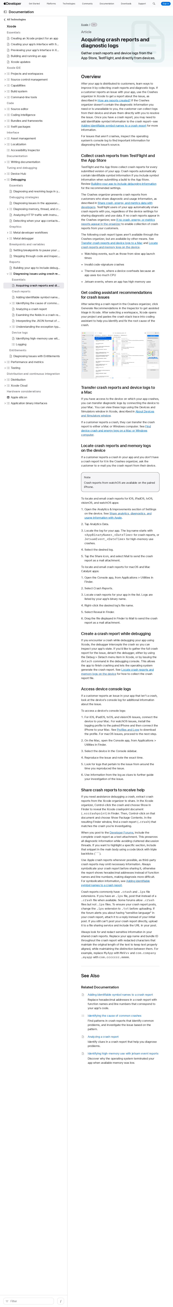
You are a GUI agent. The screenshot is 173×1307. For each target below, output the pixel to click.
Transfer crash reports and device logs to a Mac (111, 243)
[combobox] (30, 1301)
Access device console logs (106, 689)
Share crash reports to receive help (113, 790)
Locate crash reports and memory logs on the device (116, 448)
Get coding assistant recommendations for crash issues (116, 295)
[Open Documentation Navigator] (5, 11)
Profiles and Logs (128, 729)
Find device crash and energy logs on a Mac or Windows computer (116, 430)
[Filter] (30, 1301)
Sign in (166, 4)
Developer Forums (121, 832)
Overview (91, 76)
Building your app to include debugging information (123, 183)
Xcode (84, 24)
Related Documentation (100, 987)
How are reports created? (114, 100)
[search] (28, 1301)
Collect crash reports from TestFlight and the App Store (118, 158)
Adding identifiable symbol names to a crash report (113, 125)
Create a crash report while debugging (116, 633)
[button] (154, 3)
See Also (90, 975)
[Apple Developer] (12, 3)
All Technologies (16, 19)
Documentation (21, 12)
